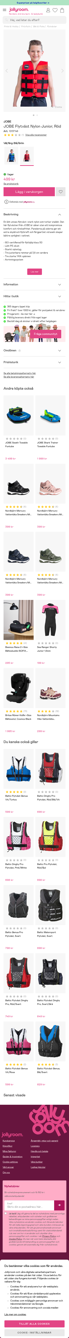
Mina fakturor (9, 1151)
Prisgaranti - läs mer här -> (21, 313)
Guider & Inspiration (12, 1156)
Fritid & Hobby (11, 26)
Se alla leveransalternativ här (19, 376)
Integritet (35, 1156)
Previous (6, 70)
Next (62, 70)
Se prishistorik (11, 183)
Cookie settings (10, 1161)
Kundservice (9, 1140)
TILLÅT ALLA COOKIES (34, 1323)
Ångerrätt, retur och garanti (44, 1140)
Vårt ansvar (8, 1167)
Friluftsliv (25, 26)
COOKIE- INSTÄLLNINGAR (34, 1332)
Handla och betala (39, 1151)
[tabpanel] (34, 70)
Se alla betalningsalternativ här (20, 373)
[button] (4, 9)
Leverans (35, 1146)
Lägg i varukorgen (29, 192)
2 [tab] (37, 115)
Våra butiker (37, 1161)
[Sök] (6, 20)
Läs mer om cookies (15, 1314)
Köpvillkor (7, 1146)
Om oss (6, 1172)
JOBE (7, 122)
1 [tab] (33, 115)
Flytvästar (52, 26)
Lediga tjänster (38, 1167)
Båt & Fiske (38, 26)
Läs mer (34, 271)
